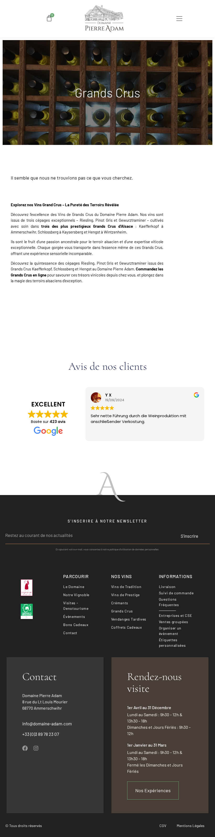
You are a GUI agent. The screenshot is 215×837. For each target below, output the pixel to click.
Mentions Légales (191, 825)
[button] (179, 19)
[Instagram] (36, 748)
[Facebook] (25, 748)
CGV (162, 825)
